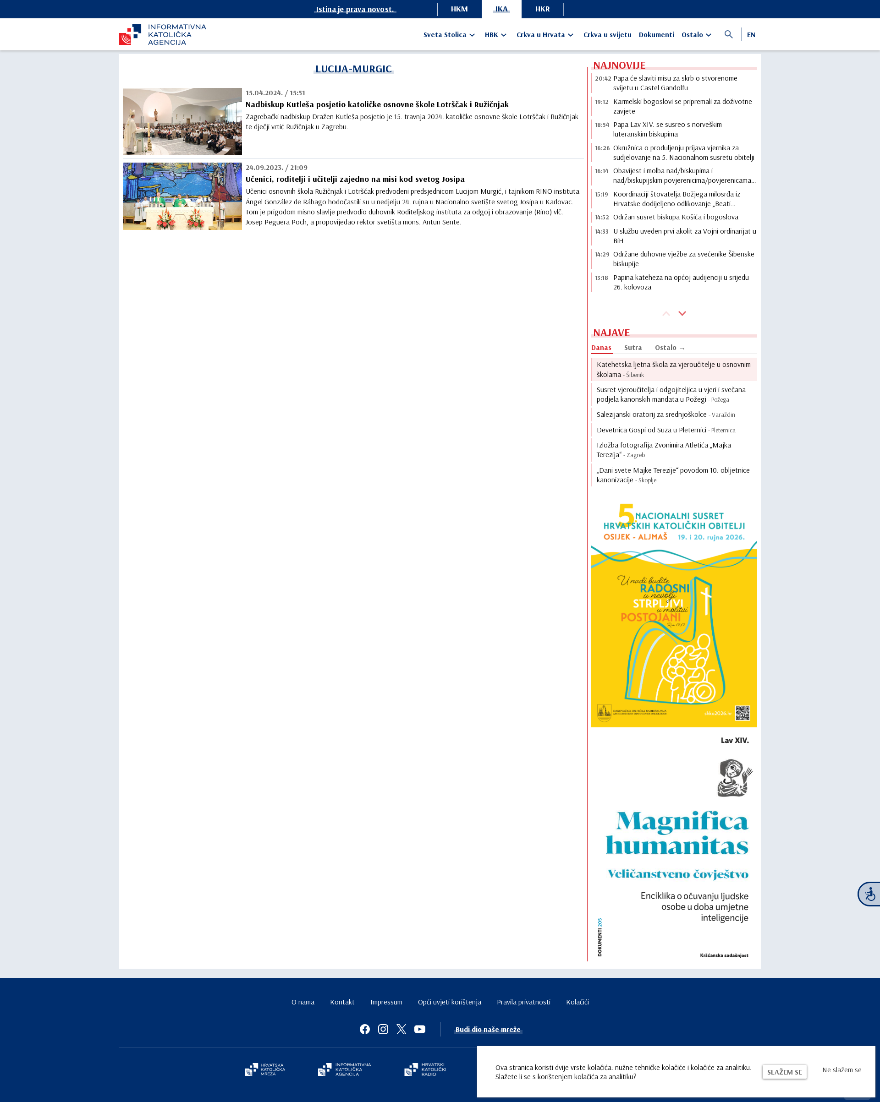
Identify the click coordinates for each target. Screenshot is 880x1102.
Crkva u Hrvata (541, 34)
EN (751, 34)
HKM (459, 8)
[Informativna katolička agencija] (344, 1070)
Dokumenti (656, 34)
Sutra (633, 347)
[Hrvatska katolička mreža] (265, 1070)
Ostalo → (670, 347)
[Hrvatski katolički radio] (425, 1070)
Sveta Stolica (445, 34)
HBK (491, 34)
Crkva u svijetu (607, 34)
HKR (542, 8)
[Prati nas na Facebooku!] (364, 1029)
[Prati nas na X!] (401, 1029)
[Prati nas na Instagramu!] (383, 1029)
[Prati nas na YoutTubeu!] (419, 1029)
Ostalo (692, 34)
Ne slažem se (842, 1069)
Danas (601, 347)
